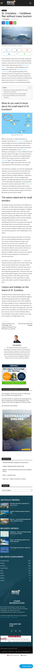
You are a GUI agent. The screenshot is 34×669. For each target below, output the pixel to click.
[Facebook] (3, 22)
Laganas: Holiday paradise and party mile (13, 466)
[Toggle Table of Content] (29, 87)
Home (3, 8)
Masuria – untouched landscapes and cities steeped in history (17, 470)
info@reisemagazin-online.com (9, 617)
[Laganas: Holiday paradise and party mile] (4, 513)
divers (22, 260)
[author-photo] (17, 343)
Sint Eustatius (19, 141)
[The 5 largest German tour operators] (4, 550)
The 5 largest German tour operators (20, 547)
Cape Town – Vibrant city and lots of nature (14, 479)
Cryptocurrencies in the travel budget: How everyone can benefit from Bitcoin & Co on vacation (9, 326)
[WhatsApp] (14, 22)
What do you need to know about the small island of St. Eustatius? (15, 91)
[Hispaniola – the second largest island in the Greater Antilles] (4, 534)
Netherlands (28, 184)
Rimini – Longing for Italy (9, 475)
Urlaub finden (26, 666)
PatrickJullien (6, 19)
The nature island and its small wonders (15, 93)
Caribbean (8, 8)
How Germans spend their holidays (25, 324)
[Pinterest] (11, 22)
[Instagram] (15, 631)
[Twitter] (7, 22)
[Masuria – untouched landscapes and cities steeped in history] (4, 521)
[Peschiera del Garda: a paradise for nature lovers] (4, 505)
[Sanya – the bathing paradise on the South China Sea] (4, 542)
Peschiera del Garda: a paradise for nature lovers (15, 462)
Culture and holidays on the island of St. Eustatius (15, 96)
